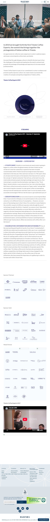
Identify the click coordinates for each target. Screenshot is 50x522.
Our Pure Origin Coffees (6, 473)
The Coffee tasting (33, 476)
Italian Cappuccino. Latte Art (33, 479)
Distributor (4, 478)
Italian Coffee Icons (24, 473)
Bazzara (25, 517)
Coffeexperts (32, 481)
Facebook (18, 508)
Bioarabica (4, 475)
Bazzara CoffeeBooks (34, 469)
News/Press (41, 472)
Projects (23, 468)
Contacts (40, 473)
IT (42, 1)
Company (42, 468)
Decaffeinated (4, 477)
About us (40, 470)
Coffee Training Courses (15, 473)
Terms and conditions (32, 519)
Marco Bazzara (14, 472)
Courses (13, 468)
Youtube (22, 508)
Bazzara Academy (14, 470)
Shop (4, 1)
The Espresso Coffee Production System (34, 474)
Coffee (4, 468)
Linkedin (20, 511)
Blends (3, 472)
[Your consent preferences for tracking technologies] (43, 519)
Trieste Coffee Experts (24, 470)
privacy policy (12, 504)
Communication (23, 472)
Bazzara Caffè (25, 2)
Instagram (27, 508)
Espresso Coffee (33, 471)
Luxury (3, 470)
